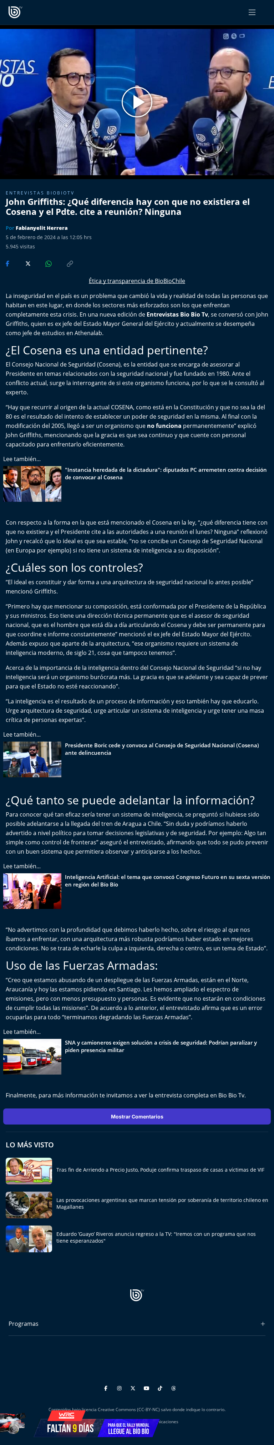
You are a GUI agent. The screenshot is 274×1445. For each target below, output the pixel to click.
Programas (24, 1324)
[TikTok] (161, 1387)
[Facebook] (107, 1387)
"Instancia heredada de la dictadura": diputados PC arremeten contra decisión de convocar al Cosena (166, 473)
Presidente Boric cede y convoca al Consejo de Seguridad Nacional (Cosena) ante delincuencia (162, 749)
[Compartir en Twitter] (21, 263)
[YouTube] (147, 1387)
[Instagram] (120, 1387)
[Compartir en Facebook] (8, 263)
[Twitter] (134, 1387)
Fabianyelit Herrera (42, 227)
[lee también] (34, 484)
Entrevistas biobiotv (40, 193)
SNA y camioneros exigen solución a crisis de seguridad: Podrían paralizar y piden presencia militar (161, 1046)
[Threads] (174, 1387)
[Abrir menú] (252, 12)
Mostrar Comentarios (137, 1116)
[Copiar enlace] (63, 263)
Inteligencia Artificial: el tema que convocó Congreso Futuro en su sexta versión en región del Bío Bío (167, 880)
